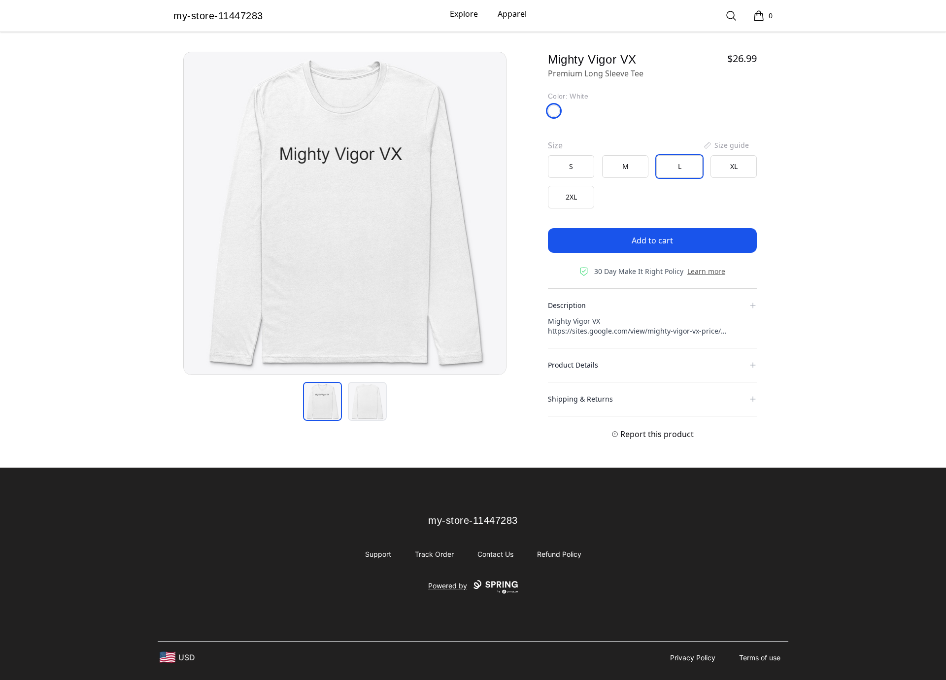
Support (378, 554)
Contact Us (495, 554)
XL (734, 166)
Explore (464, 13)
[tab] (322, 401)
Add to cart (652, 240)
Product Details (573, 365)
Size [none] (555, 145)
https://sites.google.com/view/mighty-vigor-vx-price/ (634, 331)
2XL (571, 197)
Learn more (706, 271)
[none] (726, 145)
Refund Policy (559, 554)
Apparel (512, 13)
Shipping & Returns (580, 399)
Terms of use (759, 657)
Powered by (447, 585)
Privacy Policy (692, 657)
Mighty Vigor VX (574, 321)
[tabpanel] (345, 213)
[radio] (571, 166)
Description (567, 305)
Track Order (434, 554)
